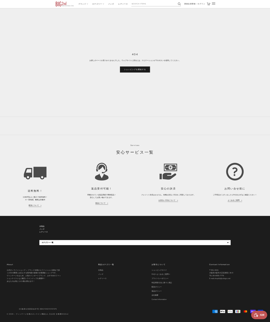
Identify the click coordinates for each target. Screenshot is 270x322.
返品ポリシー (157, 291)
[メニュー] (213, 4)
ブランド (82, 4)
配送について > (35, 205)
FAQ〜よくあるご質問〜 (161, 274)
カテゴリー (97, 4)
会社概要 (155, 295)
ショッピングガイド (159, 270)
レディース (123, 4)
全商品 (100, 270)
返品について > (101, 203)
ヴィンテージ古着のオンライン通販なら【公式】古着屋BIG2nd (42, 314)
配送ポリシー (157, 287)
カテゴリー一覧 (47, 242)
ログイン (201, 4)
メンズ (111, 4)
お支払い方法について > (168, 200)
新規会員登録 (190, 4)
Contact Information (159, 299)
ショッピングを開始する (135, 69)
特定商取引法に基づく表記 (162, 283)
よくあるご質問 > (235, 200)
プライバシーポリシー (160, 278)
